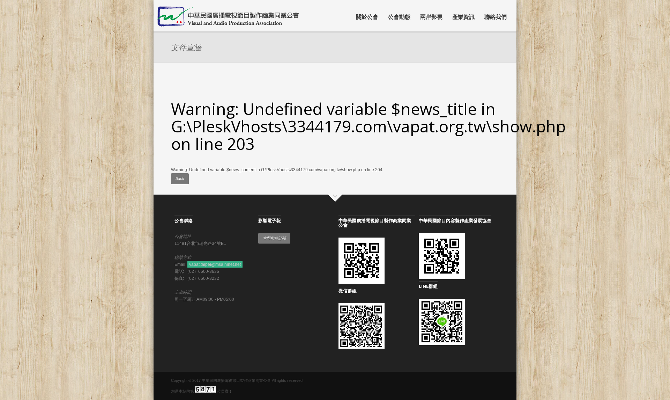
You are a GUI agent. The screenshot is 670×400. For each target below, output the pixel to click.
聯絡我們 (495, 17)
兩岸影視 (431, 17)
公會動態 (399, 17)
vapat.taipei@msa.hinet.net (215, 264)
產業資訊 (463, 17)
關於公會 (367, 17)
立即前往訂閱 (274, 238)
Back (180, 178)
